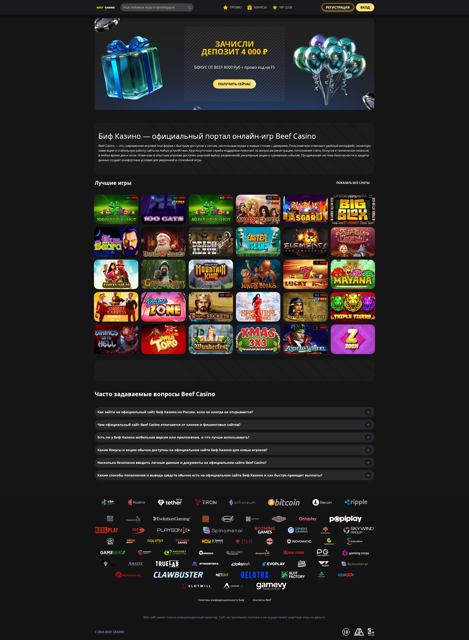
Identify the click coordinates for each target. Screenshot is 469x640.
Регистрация (338, 7)
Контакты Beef (262, 600)
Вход (365, 7)
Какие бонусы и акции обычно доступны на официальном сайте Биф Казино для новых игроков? (182, 450)
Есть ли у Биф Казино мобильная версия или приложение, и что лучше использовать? (173, 437)
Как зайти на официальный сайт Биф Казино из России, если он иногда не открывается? (175, 412)
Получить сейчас (234, 84)
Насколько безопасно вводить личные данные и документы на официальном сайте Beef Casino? (182, 462)
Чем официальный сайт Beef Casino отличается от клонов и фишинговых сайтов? (169, 424)
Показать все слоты (353, 183)
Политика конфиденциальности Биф (221, 600)
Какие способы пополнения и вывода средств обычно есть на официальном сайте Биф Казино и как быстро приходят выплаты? (209, 475)
